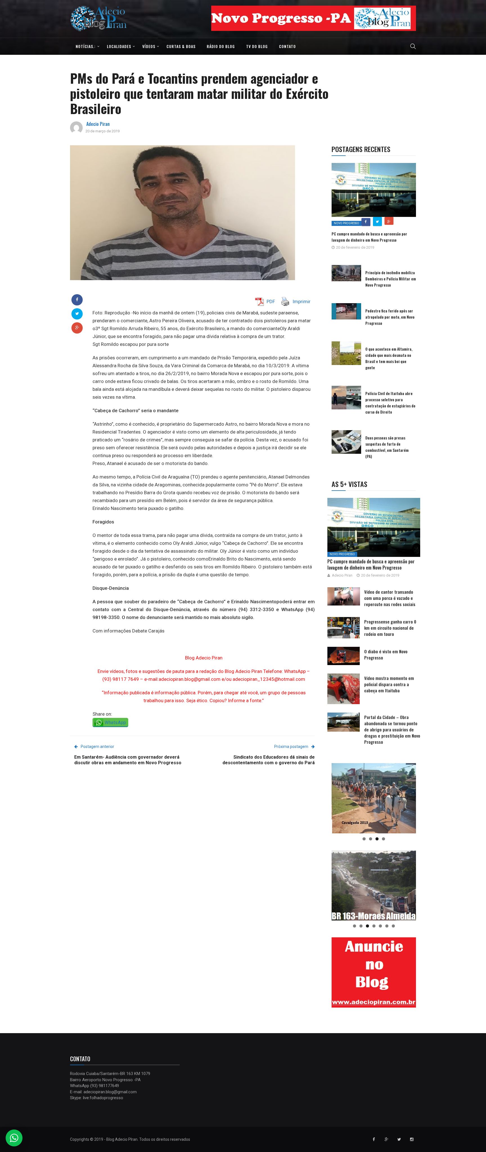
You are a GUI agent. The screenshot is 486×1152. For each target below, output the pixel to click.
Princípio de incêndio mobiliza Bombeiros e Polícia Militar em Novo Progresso (390, 278)
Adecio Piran (98, 124)
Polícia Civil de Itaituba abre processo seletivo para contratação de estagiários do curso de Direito (390, 402)
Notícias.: (86, 46)
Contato (287, 46)
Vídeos (148, 46)
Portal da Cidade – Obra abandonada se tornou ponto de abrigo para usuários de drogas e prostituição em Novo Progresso (392, 729)
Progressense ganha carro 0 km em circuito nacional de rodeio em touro (390, 627)
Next (426, 17)
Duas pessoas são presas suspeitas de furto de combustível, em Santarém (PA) (387, 447)
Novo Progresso (346, 223)
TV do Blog (257, 46)
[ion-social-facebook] (374, 1139)
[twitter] (77, 314)
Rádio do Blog (221, 46)
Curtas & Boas (180, 46)
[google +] (77, 328)
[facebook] (77, 299)
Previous (201, 17)
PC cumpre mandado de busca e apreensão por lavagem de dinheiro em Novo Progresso (369, 237)
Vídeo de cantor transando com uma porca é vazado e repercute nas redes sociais (389, 598)
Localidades (119, 46)
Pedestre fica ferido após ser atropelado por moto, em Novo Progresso (390, 317)
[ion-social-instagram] (412, 1139)
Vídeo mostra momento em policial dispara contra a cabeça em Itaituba (389, 684)
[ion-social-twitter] (399, 1139)
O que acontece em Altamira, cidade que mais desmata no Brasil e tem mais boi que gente (388, 358)
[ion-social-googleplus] (386, 1139)
